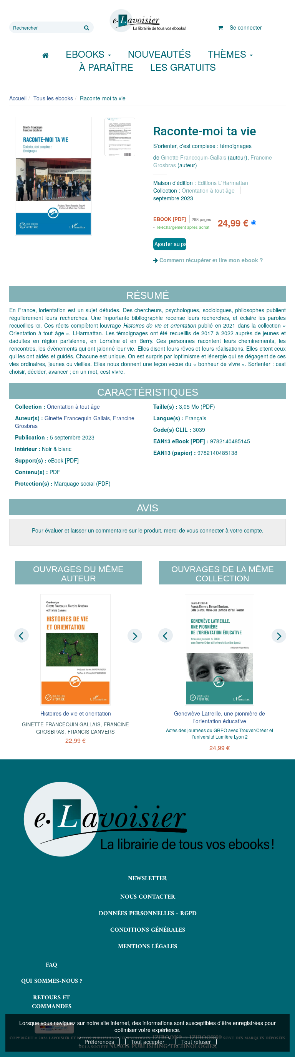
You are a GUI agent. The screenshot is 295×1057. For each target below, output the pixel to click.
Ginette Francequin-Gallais (193, 157)
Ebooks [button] (86, 53)
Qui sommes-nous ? (51, 981)
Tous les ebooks (53, 98)
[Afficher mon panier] (220, 27)
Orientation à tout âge (208, 190)
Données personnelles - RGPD (148, 913)
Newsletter (147, 878)
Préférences (99, 1041)
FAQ (51, 965)
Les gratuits (183, 66)
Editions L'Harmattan (222, 182)
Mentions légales (147, 946)
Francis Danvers (91, 731)
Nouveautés (159, 53)
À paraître (106, 66)
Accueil (18, 98)
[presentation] (21, 635)
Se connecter (246, 27)
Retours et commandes (51, 1002)
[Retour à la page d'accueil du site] (147, 21)
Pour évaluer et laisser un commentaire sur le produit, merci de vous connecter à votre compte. (148, 530)
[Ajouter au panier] (169, 244)
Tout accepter (147, 1041)
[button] (53, 176)
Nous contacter (147, 897)
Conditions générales (147, 930)
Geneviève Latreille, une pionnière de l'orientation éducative (219, 717)
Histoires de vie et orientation (75, 713)
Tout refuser (196, 1041)
